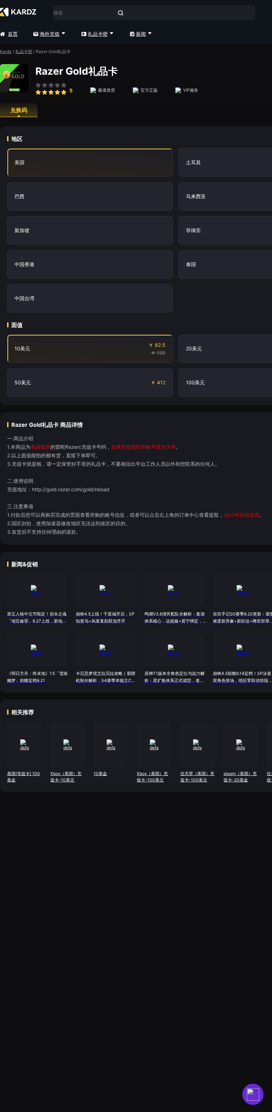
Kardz (6, 51)
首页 (13, 34)
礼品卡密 (98, 34)
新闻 (141, 34)
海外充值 (50, 34)
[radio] (38, 89)
